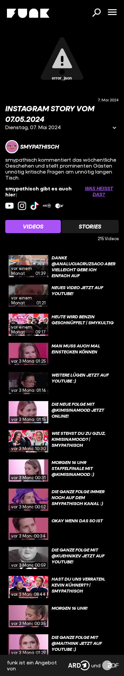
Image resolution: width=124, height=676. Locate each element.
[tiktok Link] (34, 206)
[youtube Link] (9, 206)
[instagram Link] (22, 206)
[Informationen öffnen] (114, 128)
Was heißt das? (99, 191)
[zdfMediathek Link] (59, 206)
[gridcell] (62, 266)
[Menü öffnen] (112, 12)
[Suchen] (96, 13)
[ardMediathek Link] (47, 206)
